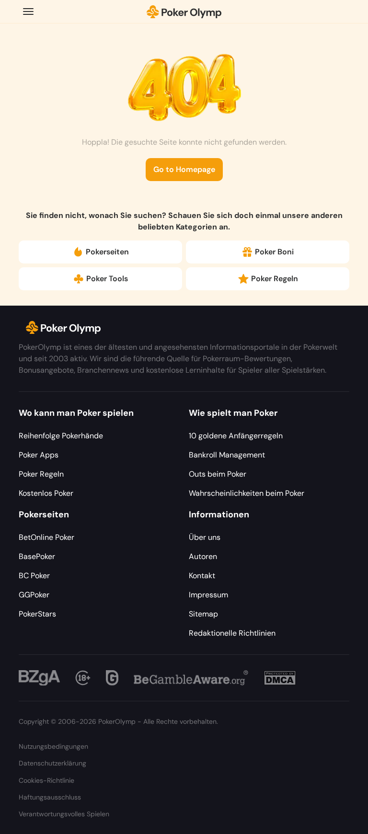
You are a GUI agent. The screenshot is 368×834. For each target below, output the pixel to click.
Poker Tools (107, 279)
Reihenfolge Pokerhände (61, 436)
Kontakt (202, 576)
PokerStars (37, 614)
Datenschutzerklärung (52, 763)
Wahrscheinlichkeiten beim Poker (246, 493)
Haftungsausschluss (50, 797)
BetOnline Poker (46, 537)
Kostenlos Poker (46, 493)
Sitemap (203, 614)
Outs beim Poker (217, 474)
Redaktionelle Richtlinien (232, 633)
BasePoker (37, 556)
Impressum (208, 595)
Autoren (203, 556)
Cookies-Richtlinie (46, 780)
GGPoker (34, 595)
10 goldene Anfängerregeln (236, 436)
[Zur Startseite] (184, 11)
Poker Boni (274, 252)
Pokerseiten (107, 252)
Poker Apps (38, 455)
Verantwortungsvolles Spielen (64, 814)
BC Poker (34, 576)
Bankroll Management (227, 455)
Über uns (204, 537)
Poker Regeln (274, 279)
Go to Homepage (184, 169)
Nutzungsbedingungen (53, 746)
